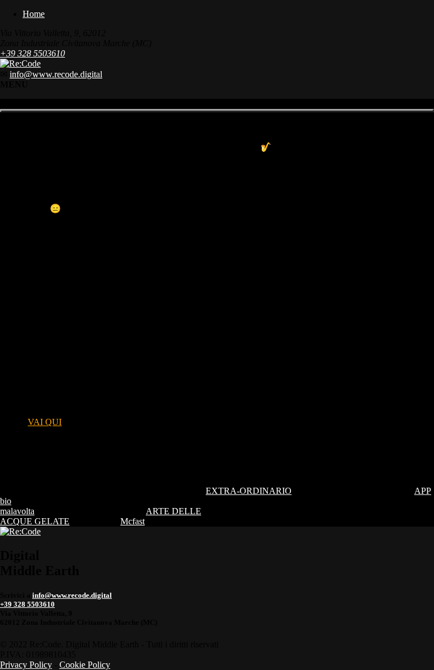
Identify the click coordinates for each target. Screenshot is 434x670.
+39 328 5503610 (32, 53)
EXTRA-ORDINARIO (249, 491)
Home (34, 14)
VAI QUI (45, 422)
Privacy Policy (26, 664)
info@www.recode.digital (56, 74)
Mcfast (132, 521)
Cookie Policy (84, 664)
